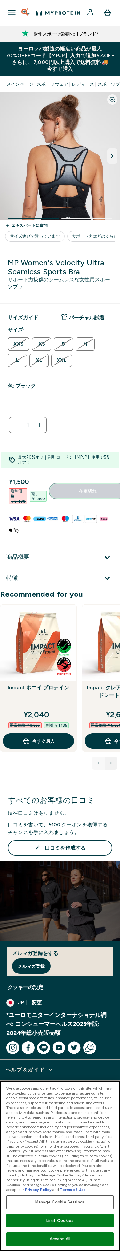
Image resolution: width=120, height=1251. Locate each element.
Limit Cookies (60, 1220)
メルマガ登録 (31, 966)
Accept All (60, 1239)
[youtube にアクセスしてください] (58, 1047)
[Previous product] (98, 763)
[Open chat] (89, 1047)
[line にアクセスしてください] (43, 1047)
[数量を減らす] (16, 425)
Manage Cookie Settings (60, 1202)
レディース (83, 84)
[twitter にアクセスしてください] (74, 1047)
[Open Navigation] (12, 13)
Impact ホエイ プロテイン (38, 687)
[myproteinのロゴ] (58, 13)
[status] (27, 425)
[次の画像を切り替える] (112, 156)
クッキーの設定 (26, 987)
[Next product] (111, 763)
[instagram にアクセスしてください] (12, 1047)
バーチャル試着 (87, 317)
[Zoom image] (112, 99)
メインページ (19, 84)
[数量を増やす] (39, 425)
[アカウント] (91, 12)
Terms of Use (73, 1189)
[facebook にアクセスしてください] (28, 1047)
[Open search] (26, 13)
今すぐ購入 (43, 741)
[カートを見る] (107, 13)
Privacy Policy (38, 1189)
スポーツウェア (52, 84)
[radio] (18, 344)
